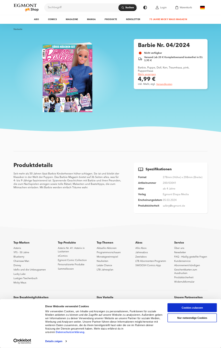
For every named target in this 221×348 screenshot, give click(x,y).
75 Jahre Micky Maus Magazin (168, 19)
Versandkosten (164, 84)
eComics (63, 256)
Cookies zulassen (192, 307)
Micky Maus (19, 283)
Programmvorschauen (109, 252)
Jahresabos (141, 252)
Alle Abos (140, 248)
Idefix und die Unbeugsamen (29, 270)
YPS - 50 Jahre (21, 252)
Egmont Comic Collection (72, 260)
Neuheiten (102, 261)
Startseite (17, 29)
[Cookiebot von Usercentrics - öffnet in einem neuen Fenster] (22, 341)
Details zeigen (53, 341)
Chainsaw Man (21, 261)
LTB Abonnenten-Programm (150, 261)
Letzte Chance (104, 265)
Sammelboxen (66, 269)
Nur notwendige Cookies (192, 317)
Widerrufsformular (184, 282)
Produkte (111, 19)
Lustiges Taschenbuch (25, 278)
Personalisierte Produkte (71, 264)
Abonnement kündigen (187, 265)
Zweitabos (141, 257)
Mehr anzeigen (147, 74)
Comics (52, 19)
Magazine (72, 19)
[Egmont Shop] (26, 8)
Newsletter (133, 19)
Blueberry (18, 257)
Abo (36, 19)
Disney (17, 265)
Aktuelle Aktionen (107, 248)
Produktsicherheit (183, 277)
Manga (91, 19)
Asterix (17, 248)
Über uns (179, 248)
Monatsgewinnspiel (107, 257)
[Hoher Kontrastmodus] (145, 7)
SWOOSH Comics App (148, 265)
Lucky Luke (19, 274)
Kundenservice (182, 261)
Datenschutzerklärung (70, 332)
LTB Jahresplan (105, 270)
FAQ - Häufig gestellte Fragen (190, 257)
